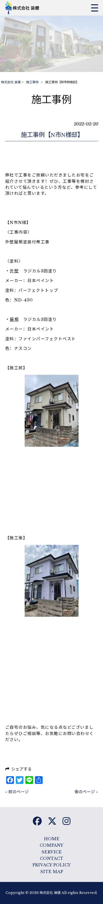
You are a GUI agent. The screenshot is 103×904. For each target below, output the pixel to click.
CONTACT (51, 858)
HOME (51, 838)
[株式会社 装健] (23, 7)
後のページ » (86, 791)
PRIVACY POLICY (51, 865)
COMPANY (51, 845)
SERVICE (51, 852)
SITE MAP (51, 871)
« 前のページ (17, 791)
